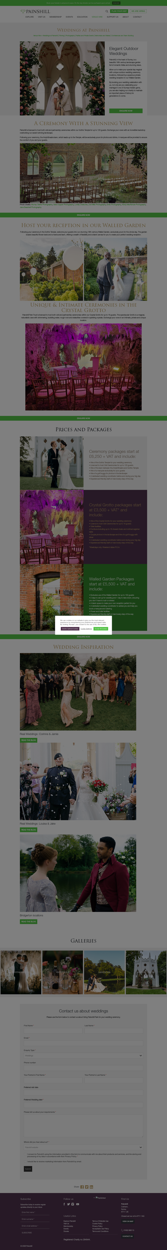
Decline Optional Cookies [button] (70, 629)
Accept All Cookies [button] (101, 629)
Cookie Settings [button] (86, 629)
